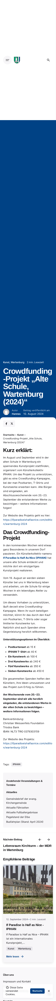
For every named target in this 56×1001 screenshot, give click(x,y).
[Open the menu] (7, 60)
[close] (49, 991)
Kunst (6, 362)
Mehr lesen (12, 956)
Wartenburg (17, 362)
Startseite (37, 991)
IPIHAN (16, 764)
